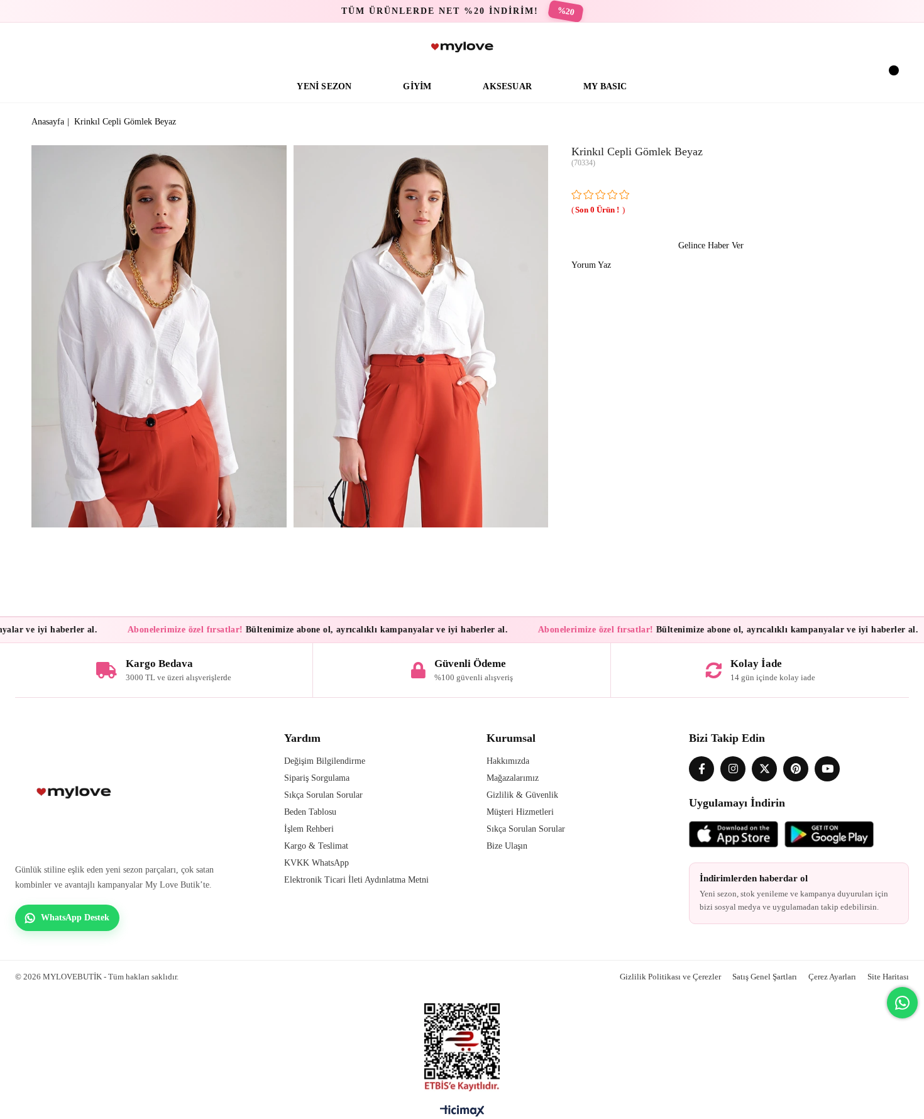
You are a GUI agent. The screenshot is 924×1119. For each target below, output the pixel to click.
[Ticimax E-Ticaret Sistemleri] (462, 1114)
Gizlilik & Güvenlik (522, 795)
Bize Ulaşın (507, 846)
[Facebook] (701, 768)
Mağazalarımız (513, 778)
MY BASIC (605, 86)
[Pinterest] (795, 768)
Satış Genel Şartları (764, 976)
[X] (764, 768)
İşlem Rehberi (309, 829)
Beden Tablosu (310, 812)
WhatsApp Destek (75, 917)
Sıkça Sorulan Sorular (323, 795)
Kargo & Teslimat (316, 846)
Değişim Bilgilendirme (324, 761)
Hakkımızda (508, 761)
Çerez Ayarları (832, 976)
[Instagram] (732, 768)
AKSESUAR (507, 86)
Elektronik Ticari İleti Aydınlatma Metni (356, 880)
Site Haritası (888, 976)
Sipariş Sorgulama (316, 778)
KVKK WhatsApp (316, 863)
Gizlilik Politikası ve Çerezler (670, 976)
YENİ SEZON (324, 86)
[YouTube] (827, 768)
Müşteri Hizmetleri (520, 812)
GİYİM (417, 86)
